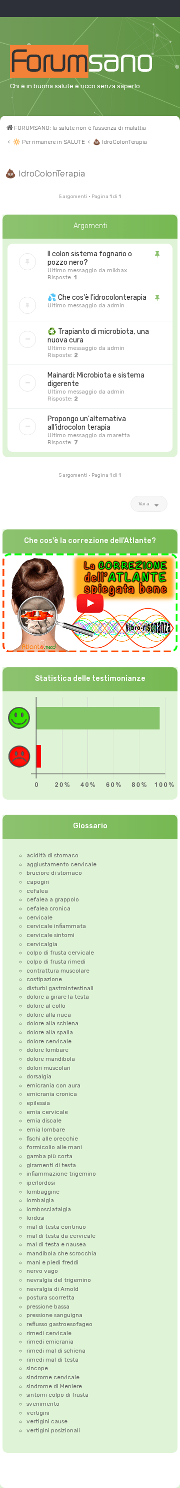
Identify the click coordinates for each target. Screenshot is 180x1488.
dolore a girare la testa (57, 996)
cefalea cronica (48, 908)
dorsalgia (39, 1076)
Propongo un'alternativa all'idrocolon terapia (87, 423)
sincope (37, 1368)
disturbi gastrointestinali (60, 988)
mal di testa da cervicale (61, 1235)
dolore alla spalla (49, 1032)
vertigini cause (47, 1421)
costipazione (44, 979)
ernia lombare (45, 1129)
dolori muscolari (48, 1067)
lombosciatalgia (48, 1209)
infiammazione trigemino (61, 1173)
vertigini (38, 1412)
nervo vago (42, 1270)
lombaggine (43, 1191)
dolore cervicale (49, 1041)
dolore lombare (47, 1049)
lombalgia (40, 1200)
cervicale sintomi (50, 935)
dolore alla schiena (52, 1023)
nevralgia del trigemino (58, 1279)
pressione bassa (48, 1306)
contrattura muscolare (58, 970)
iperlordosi (40, 1182)
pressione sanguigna (54, 1315)
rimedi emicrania (50, 1341)
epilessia (38, 1102)
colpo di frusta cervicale (60, 952)
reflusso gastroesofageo (59, 1324)
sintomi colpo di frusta (57, 1394)
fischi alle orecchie (52, 1138)
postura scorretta (50, 1297)
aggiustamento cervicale (61, 864)
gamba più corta (49, 1156)
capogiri (37, 881)
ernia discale (44, 1120)
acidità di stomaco (52, 855)
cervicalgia (42, 944)
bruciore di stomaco (54, 872)
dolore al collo (46, 1005)
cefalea (37, 890)
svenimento (43, 1403)
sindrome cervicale (53, 1377)
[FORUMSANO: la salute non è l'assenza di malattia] (93, 61)
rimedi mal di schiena (56, 1350)
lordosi (35, 1217)
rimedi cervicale (49, 1333)
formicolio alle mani (54, 1147)
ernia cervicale (47, 1111)
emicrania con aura (53, 1085)
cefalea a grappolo (52, 899)
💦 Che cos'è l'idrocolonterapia (97, 297)
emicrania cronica (51, 1093)
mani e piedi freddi (52, 1262)
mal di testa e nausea (56, 1244)
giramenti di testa (51, 1165)
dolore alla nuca (48, 1014)
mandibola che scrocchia (61, 1253)
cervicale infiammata (56, 925)
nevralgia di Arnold (52, 1288)
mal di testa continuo (56, 1226)
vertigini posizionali (53, 1430)
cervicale (39, 917)
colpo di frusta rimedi (56, 961)
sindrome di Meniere (54, 1386)
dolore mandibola (50, 1058)
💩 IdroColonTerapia (45, 173)
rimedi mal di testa (52, 1359)
